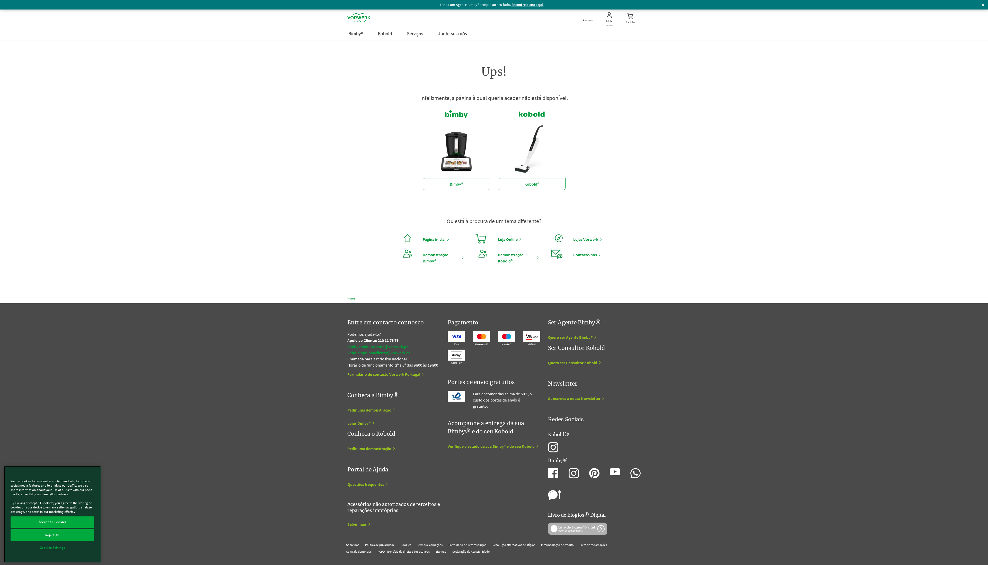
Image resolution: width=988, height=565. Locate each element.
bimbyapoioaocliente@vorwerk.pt (377, 346)
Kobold (385, 34)
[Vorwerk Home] (358, 18)
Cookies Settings (52, 547)
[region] (52, 514)
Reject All (52, 535)
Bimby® (356, 34)
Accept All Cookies (52, 522)
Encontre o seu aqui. (527, 4)
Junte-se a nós (453, 34)
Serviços (415, 34)
